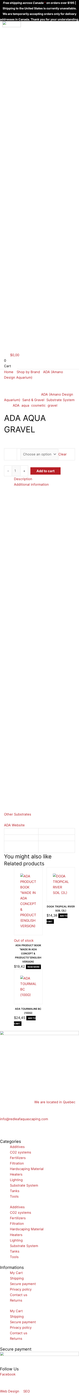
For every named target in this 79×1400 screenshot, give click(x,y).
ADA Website (14, 825)
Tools (14, 1196)
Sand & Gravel (33, 400)
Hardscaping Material (27, 1169)
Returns (16, 1300)
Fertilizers (18, 1158)
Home (17, 30)
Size (10, 454)
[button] (21, 191)
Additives (17, 1147)
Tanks (14, 1191)
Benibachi (25, 78)
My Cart (16, 1273)
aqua (25, 405)
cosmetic (38, 405)
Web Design (9, 1391)
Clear (62, 454)
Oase (21, 105)
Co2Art (23, 83)
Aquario (23, 72)
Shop (16, 35)
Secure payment (23, 1284)
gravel (52, 405)
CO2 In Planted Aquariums (25, 153)
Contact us (21, 175)
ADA (20, 55)
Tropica (23, 116)
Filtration (17, 1163)
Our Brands (21, 41)
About (17, 127)
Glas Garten (26, 100)
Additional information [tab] (31, 484)
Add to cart (45, 471)
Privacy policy (21, 1289)
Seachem (24, 111)
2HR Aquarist (27, 50)
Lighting (16, 1180)
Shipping (17, 1278)
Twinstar (24, 122)
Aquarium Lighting (24, 139)
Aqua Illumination (26, 63)
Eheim (22, 94)
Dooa (21, 89)
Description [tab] (23, 479)
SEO (26, 1391)
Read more (34, 967)
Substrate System (60, 400)
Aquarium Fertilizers (25, 167)
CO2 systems (20, 1152)
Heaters (16, 1174)
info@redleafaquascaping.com (24, 1119)
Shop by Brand (28, 372)
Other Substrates (17, 814)
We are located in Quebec (54, 1102)
